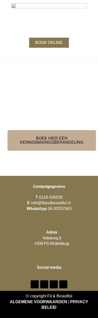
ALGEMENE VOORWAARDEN (38, 302)
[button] (49, 31)
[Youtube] (54, 284)
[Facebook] (35, 284)
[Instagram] (44, 284)
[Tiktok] (63, 284)
